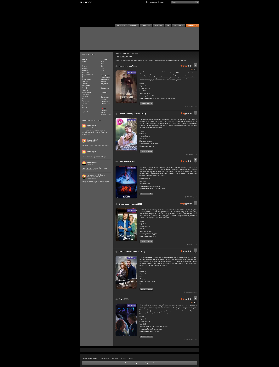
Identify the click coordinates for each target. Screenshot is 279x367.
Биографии (85, 64)
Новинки (133, 25)
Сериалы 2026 (105, 101)
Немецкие (104, 86)
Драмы (84, 77)
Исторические (86, 79)
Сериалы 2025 (105, 103)
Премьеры (192, 25)
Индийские (104, 84)
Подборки (178, 25)
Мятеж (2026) (92, 162)
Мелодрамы (86, 86)
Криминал (85, 83)
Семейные (85, 94)
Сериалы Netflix (104, 111)
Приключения (86, 92)
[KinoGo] (86, 2)
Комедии (85, 81)
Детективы (85, 72)
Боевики (84, 66)
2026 (102, 61)
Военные (85, 70)
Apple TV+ (85, 112)
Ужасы (84, 99)
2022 (102, 70)
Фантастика (85, 101)
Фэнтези (84, 103)
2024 (102, 66)
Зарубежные (105, 97)
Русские (103, 81)
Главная (121, 25)
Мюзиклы (85, 90)
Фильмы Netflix (106, 115)
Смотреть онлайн (146, 104)
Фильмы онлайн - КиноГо (90, 358)
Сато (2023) (123, 299)
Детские (84, 107)
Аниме (84, 61)
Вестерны (85, 68)
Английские (105, 79)
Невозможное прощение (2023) (132, 114)
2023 (102, 68)
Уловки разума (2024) (128, 66)
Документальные (87, 75)
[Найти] (197, 2)
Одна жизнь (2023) (126, 161)
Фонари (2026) (92, 125)
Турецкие (104, 99)
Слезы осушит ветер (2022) (130, 204)
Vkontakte (115, 358)
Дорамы (158, 25)
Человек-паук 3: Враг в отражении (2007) (96, 176)
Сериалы (146, 25)
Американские (105, 77)
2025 (102, 64)
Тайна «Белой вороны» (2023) (132, 252)
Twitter (131, 358)
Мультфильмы (86, 88)
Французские (105, 88)
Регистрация (153, 2)
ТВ (168, 25)
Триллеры (85, 96)
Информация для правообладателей (139, 363)
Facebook (123, 358)
